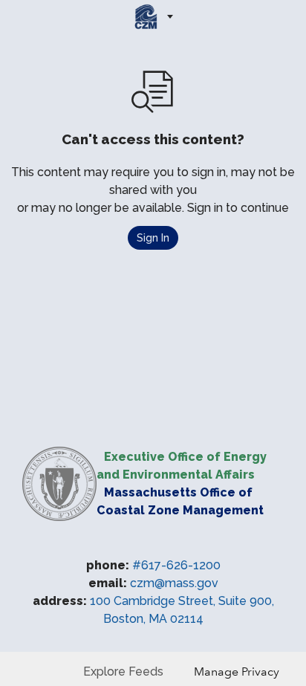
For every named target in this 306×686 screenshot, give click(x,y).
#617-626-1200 (176, 565)
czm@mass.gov (174, 583)
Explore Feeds (123, 671)
